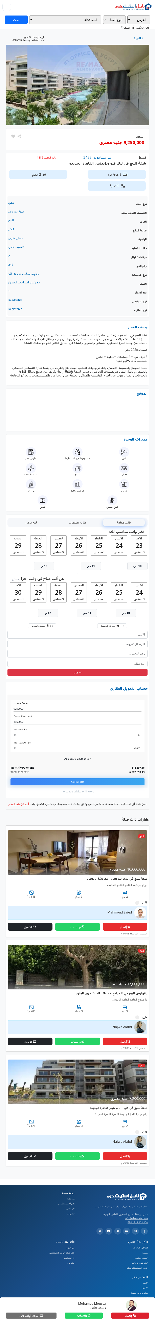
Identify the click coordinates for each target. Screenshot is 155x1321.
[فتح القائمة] (6, 7)
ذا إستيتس (69, 1257)
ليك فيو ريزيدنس (139, 1262)
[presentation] (78, 558)
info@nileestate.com (136, 1218)
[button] (13, 136)
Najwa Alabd (122, 1027)
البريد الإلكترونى (29, 1315)
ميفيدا (145, 1252)
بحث (16, 20)
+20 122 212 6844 (138, 1222)
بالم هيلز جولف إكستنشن (61, 1252)
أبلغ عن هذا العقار (18, 804)
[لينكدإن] (126, 1231)
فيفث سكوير (141, 1257)
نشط (142, 157)
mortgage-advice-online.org (77, 791)
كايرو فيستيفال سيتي (137, 1267)
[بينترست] (117, 1231)
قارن (144, 902)
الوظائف (70, 1208)
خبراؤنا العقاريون (66, 1203)
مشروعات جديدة (139, 1292)
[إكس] (99, 1231)
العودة (137, 38)
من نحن (70, 1198)
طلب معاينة (124, 522)
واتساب (82, 1315)
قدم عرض (31, 522)
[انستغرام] (135, 1231)
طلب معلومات (77, 522)
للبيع (145, 1282)
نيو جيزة (70, 1247)
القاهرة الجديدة (140, 1247)
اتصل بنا (70, 1213)
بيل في (70, 1262)
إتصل (129, 1315)
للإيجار (144, 1287)
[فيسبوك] (144, 1231)
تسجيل (77, 672)
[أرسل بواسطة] (19, 136)
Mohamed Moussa (92, 1303)
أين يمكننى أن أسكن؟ (135, 27)
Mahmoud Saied (119, 912)
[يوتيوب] (108, 1231)
